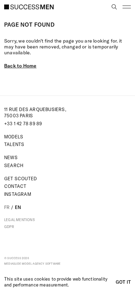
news (11, 157)
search (13, 165)
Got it (123, 282)
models (13, 136)
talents (14, 144)
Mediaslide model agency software (32, 263)
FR (7, 207)
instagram (17, 194)
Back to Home (20, 66)
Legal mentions (19, 220)
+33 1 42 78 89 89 (23, 123)
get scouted (20, 178)
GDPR (9, 227)
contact (15, 186)
